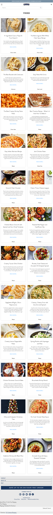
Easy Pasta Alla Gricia (39, 74)
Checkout (2, 512)
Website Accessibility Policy (33, 499)
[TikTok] (33, 494)
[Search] (40, 7)
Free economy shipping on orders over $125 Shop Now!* (26, 1)
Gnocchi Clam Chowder (13, 188)
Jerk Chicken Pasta (40, 151)
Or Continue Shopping (11, 512)
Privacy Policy (17, 499)
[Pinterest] (30, 494)
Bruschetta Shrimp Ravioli (40, 380)
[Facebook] (20, 494)
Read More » (13, 47)
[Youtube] (27, 494)
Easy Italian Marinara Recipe (13, 151)
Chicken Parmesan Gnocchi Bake (13, 380)
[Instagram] (23, 494)
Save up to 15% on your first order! (26, 488)
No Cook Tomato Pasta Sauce (40, 417)
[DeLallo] (26, 4)
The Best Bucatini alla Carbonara (13, 74)
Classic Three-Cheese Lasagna (40, 188)
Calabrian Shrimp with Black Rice (13, 456)
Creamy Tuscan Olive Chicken (13, 263)
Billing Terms (23, 499)
